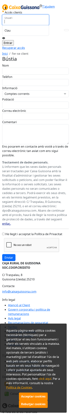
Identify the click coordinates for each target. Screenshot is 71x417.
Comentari (9, 122)
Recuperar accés (13, 48)
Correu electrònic (14, 111)
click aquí (45, 379)
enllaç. (6, 224)
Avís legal (14, 318)
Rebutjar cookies (33, 404)
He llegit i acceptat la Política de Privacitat (33, 234)
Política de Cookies (19, 387)
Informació (9, 88)
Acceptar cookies (33, 396)
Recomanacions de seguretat (28, 323)
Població (8, 99)
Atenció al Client (19, 305)
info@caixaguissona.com (19, 291)
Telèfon (7, 77)
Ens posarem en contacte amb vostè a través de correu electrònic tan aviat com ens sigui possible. (35, 150)
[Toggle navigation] (66, 30)
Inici (5, 54)
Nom (5, 65)
